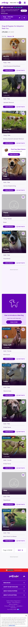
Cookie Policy (13, 607)
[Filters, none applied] (24, 18)
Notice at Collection (13, 604)
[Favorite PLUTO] (23, 41)
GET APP (24, 10)
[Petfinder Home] (5, 2)
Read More (14, 322)
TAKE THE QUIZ (14, 154)
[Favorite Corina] (23, 438)
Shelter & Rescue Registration (13, 601)
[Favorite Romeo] (23, 511)
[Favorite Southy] (23, 233)
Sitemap (9, 602)
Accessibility (19, 606)
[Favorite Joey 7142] (23, 113)
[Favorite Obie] (23, 475)
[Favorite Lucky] (23, 366)
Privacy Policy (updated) (9, 606)
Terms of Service (16, 602)
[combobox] (11, 36)
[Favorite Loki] (23, 402)
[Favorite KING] (23, 77)
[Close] (26, 615)
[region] (14, 620)
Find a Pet (13, 2)
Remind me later (4, 13)
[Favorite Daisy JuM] (23, 329)
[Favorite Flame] (23, 197)
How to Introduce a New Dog (14, 315)
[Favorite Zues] (23, 160)
